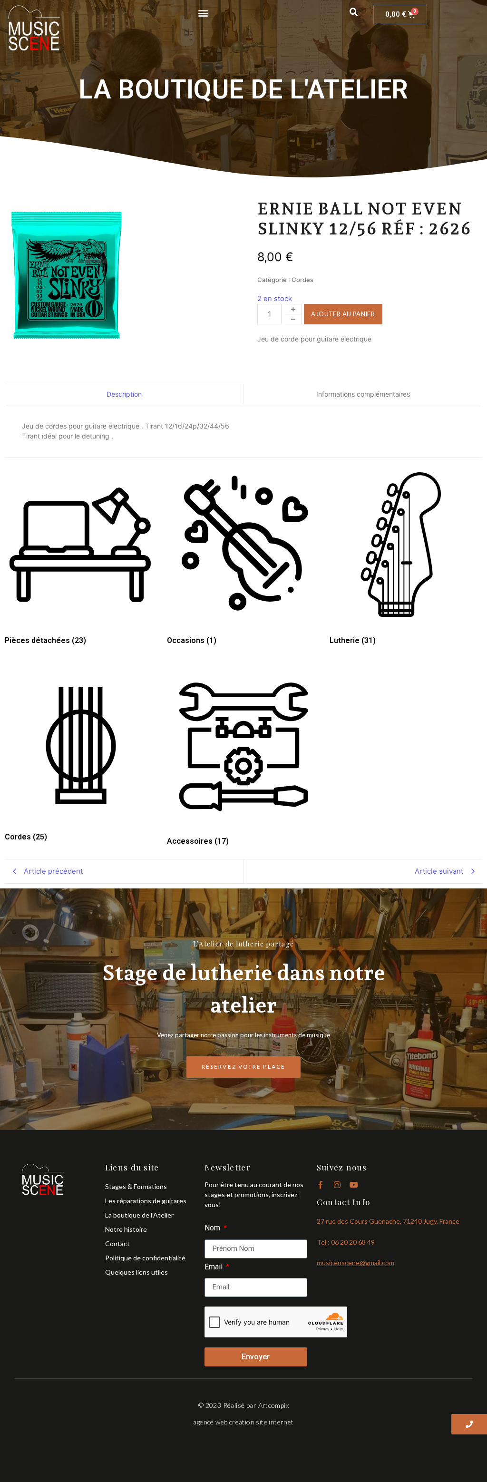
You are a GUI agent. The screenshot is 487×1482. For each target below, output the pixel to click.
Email (214, 1267)
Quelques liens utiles (136, 1272)
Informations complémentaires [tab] (363, 394)
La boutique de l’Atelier (139, 1215)
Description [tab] (124, 394)
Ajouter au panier (343, 314)
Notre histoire (126, 1229)
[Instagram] (337, 1185)
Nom (213, 1228)
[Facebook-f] (320, 1185)
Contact (117, 1243)
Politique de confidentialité (145, 1258)
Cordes (302, 279)
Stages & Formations (136, 1186)
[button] (203, 12)
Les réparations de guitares (145, 1201)
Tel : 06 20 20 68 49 (346, 1242)
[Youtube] (354, 1185)
